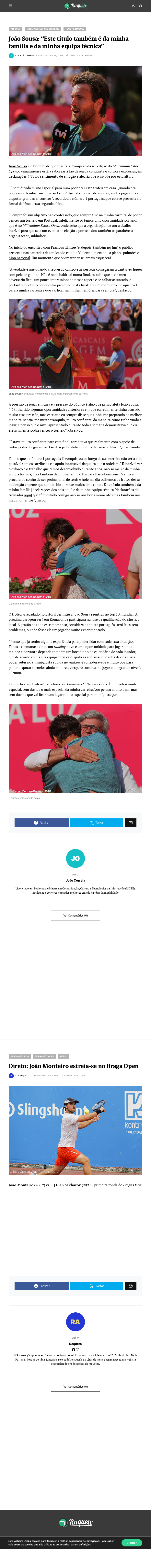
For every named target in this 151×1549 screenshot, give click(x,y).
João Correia (75, 880)
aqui (68, 489)
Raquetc (75, 1344)
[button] (11, 6)
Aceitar (131, 1543)
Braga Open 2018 (20, 1056)
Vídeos (63, 1056)
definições (85, 1544)
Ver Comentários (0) (75, 915)
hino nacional (19, 258)
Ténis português (74, 29)
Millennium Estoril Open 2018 (43, 29)
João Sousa (18, 166)
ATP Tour (15, 29)
